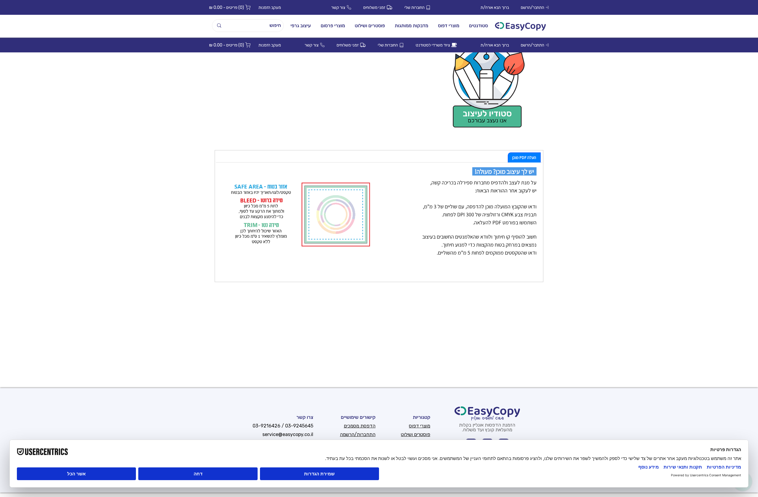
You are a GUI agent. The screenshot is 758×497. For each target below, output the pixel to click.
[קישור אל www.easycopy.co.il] (520, 26)
